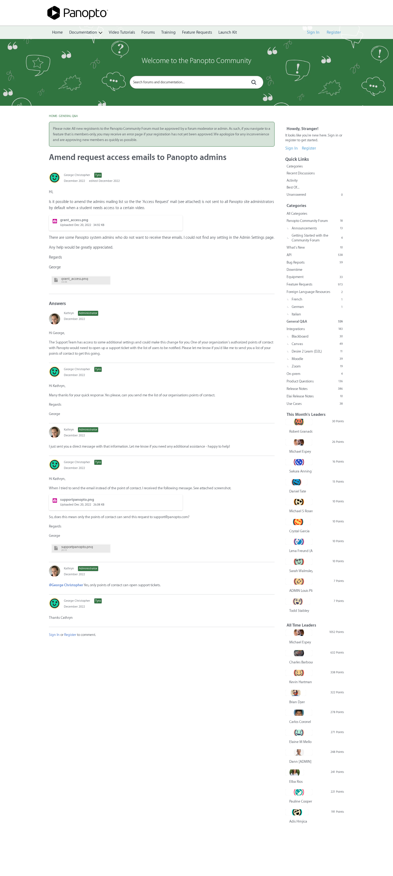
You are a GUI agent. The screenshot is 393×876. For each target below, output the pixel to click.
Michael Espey (300, 451)
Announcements (317, 228)
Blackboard (317, 336)
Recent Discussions (301, 173)
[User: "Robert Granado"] (299, 422)
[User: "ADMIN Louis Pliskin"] (299, 581)
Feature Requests (197, 32)
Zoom (317, 366)
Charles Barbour (301, 662)
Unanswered (315, 195)
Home (57, 32)
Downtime (294, 270)
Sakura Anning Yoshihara (301, 471)
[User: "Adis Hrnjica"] (297, 812)
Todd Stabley (299, 611)
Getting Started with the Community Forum (317, 237)
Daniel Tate (297, 491)
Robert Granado (301, 431)
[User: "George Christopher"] (54, 177)
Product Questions (315, 381)
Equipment (315, 277)
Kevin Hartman (300, 682)
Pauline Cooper (300, 801)
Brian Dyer (297, 702)
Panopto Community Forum (315, 221)
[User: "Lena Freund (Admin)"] (299, 541)
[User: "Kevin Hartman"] (299, 673)
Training (168, 32)
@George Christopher (66, 585)
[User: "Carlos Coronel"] (298, 712)
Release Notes (315, 389)
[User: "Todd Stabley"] (297, 601)
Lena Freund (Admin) (301, 551)
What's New (315, 247)
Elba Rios (296, 782)
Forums (148, 32)
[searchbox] (196, 82)
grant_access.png (74, 278)
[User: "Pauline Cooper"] (299, 792)
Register (334, 32)
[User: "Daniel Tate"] (296, 482)
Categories (295, 166)
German (317, 307)
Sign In (313, 32)
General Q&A (315, 321)
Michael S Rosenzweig (301, 511)
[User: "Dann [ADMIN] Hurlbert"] (299, 752)
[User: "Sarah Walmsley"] (299, 561)
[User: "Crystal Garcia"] (298, 522)
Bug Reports (315, 262)
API (315, 255)
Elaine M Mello (300, 742)
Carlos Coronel (300, 722)
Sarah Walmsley (301, 571)
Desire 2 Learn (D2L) (317, 351)
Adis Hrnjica (298, 821)
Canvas (317, 344)
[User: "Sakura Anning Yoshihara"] (299, 462)
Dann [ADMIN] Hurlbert (301, 762)
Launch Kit (227, 32)
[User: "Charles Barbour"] (299, 653)
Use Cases (315, 404)
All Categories (297, 214)
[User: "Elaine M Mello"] (299, 732)
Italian (296, 314)
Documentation (83, 32)
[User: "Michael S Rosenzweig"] (299, 502)
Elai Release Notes (315, 396)
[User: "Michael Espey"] (298, 442)
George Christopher (77, 175)
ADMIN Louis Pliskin (301, 591)
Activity (292, 180)
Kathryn (69, 313)
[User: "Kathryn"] (54, 318)
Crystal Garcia (299, 531)
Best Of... (293, 187)
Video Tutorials (122, 32)
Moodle (317, 359)
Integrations (315, 329)
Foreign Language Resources (315, 292)
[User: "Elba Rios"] (294, 772)
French (317, 299)
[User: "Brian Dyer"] (295, 693)
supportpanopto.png (77, 547)
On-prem (315, 374)
